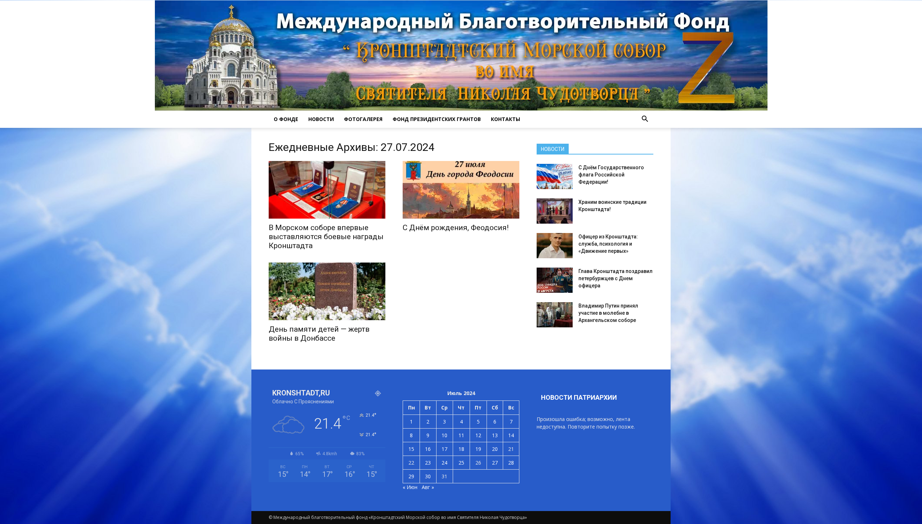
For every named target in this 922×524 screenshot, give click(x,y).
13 (495, 435)
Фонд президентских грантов (437, 119)
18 (461, 448)
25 (461, 462)
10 (444, 435)
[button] (644, 119)
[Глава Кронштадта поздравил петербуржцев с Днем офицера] (555, 280)
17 (444, 448)
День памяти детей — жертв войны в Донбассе (319, 333)
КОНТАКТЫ (505, 119)
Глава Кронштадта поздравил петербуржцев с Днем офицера (615, 278)
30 (428, 476)
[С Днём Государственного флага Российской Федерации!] (555, 176)
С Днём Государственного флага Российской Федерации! (611, 175)
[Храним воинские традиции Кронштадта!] (555, 211)
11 (461, 435)
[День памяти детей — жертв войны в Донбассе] (327, 291)
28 (511, 462)
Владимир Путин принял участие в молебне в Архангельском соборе (608, 313)
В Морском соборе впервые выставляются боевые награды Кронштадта (326, 236)
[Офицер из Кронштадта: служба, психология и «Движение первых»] (555, 245)
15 (411, 448)
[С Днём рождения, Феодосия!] (461, 190)
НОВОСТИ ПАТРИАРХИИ (579, 397)
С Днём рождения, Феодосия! (456, 227)
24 (444, 462)
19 (478, 448)
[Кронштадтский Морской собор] (461, 55)
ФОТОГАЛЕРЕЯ (363, 119)
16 (428, 448)
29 (411, 476)
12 (478, 435)
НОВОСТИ (321, 119)
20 (495, 448)
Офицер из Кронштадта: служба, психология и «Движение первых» (608, 244)
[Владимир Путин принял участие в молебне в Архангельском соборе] (555, 314)
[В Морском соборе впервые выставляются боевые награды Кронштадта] (327, 190)
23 (428, 462)
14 (511, 435)
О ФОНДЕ (286, 119)
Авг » (428, 487)
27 (495, 462)
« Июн (410, 487)
